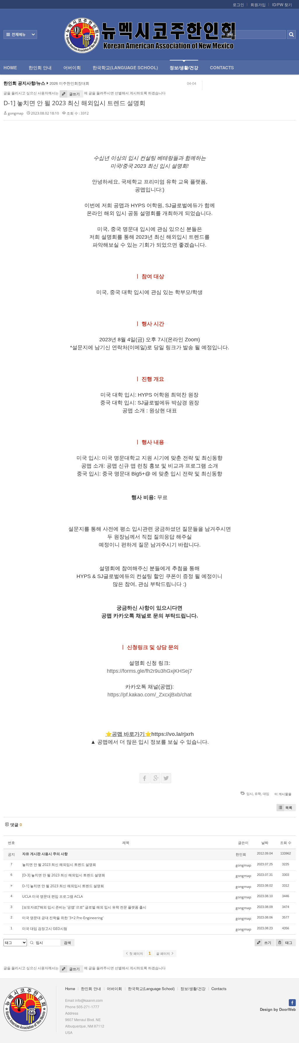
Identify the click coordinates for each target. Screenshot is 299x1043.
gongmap (15, 113)
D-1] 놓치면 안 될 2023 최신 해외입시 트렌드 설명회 (74, 103)
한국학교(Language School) (125, 67)
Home (10, 67)
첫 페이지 (135, 953)
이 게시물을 (282, 794)
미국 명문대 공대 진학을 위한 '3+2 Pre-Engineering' (63, 917)
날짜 (264, 842)
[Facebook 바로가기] (292, 1002)
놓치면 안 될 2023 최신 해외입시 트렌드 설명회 (59, 864)
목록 (288, 807)
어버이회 (72, 67)
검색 (67, 942)
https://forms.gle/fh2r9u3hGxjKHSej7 (149, 671)
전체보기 (20, 34)
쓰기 (267, 942)
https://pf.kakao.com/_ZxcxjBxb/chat (149, 695)
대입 (266, 793)
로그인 (238, 4)
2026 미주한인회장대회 (69, 83)
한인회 (241, 854)
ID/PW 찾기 (282, 4)
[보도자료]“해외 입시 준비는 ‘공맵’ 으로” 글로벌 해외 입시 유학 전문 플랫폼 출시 (84, 907)
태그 (288, 942)
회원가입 (258, 4)
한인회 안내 (40, 67)
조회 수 (285, 842)
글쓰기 (74, 93)
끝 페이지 (163, 953)
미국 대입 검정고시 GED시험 (44, 928)
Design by (278, 1009)
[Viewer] (190, 669)
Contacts (222, 67)
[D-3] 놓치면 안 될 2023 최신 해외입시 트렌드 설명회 (63, 875)
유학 (258, 793)
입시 (249, 793)
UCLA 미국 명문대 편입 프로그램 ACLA (52, 896)
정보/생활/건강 (184, 67)
